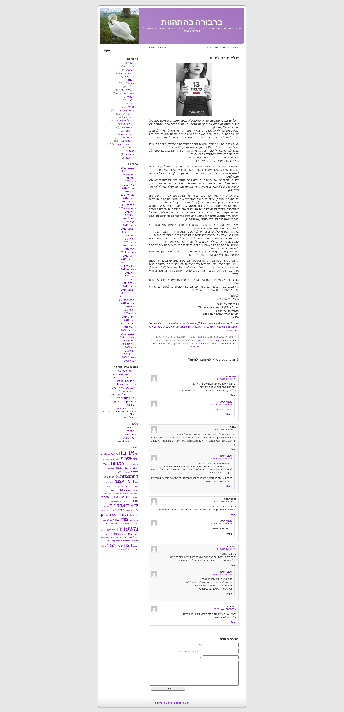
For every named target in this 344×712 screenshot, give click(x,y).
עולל (130, 80)
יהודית (232, 376)
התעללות (116, 493)
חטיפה (125, 501)
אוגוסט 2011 (127, 269)
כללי (132, 103)
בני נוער (166, 323)
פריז (136, 541)
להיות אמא (126, 73)
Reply (233, 395)
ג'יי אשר (157, 323)
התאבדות (197, 326)
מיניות (127, 524)
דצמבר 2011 (127, 259)
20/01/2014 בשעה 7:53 (221, 574)
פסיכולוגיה (125, 127)
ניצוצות (130, 404)
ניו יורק (103, 530)
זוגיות (128, 497)
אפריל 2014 (128, 188)
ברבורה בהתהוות (192, 22)
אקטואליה (129, 83)
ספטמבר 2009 (126, 340)
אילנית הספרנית (126, 370)
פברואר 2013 (127, 222)
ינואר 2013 (128, 225)
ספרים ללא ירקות (125, 408)
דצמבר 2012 (127, 228)
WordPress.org (126, 441)
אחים (103, 454)
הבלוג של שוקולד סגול (123, 387)
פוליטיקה (118, 538)
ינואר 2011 (128, 286)
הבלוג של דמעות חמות (123, 374)
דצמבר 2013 (127, 201)
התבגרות (124, 493)
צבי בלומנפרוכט (129, 541)
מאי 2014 (129, 184)
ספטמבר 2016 (126, 174)
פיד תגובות (128, 437)
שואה (127, 130)
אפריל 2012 (128, 245)
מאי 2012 (129, 242)
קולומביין (119, 541)
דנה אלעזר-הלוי (109, 482)
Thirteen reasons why (210, 323)
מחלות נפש (107, 520)
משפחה (158, 326)
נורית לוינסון (111, 530)
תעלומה (126, 549)
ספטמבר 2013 (126, 208)
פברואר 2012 (127, 252)
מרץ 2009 (129, 360)
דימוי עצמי (221, 326)
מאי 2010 (129, 313)
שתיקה (229, 330)
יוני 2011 (129, 276)
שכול (111, 545)
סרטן (108, 534)
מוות (116, 519)
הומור (127, 486)
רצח (128, 545)
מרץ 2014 (129, 191)
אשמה (118, 468)
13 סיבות (227, 323)
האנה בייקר (209, 326)
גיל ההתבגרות (128, 473)
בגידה (109, 468)
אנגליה (106, 463)
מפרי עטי (114, 524)
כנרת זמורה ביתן (113, 514)
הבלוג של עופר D (125, 384)
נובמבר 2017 (127, 167)
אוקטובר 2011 (127, 266)
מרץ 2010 (129, 320)
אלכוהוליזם (128, 464)
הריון (120, 490)
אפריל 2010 (128, 316)
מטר (135, 523)
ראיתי (131, 151)
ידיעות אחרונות (123, 505)
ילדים (135, 510)
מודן (124, 519)
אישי (132, 63)
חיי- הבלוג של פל (125, 398)
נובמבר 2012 (127, 232)
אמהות (117, 463)
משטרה (107, 523)
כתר (135, 519)
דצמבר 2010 (127, 289)
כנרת (165, 326)
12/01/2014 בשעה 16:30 (225, 379)
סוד (125, 534)
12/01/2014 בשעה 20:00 (225, 501)
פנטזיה (111, 538)
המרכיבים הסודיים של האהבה (221, 47)
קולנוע (129, 154)
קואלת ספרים (127, 417)
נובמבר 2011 (127, 262)
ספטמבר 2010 (126, 300)
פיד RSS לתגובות (226, 343)
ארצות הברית (129, 467)
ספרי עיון (128, 117)
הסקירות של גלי (126, 391)
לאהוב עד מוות (158, 47)
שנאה (103, 546)
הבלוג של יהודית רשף (123, 377)
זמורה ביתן (186, 326)
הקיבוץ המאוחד (131, 490)
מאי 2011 (129, 279)
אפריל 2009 (128, 357)
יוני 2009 (129, 350)
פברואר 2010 (127, 323)
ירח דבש (110, 510)
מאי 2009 (129, 354)
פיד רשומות (128, 434)
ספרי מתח (125, 137)
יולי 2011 (129, 272)
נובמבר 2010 (127, 293)
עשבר (229, 401)
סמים (121, 534)
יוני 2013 (129, 215)
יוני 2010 (129, 310)
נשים (130, 534)
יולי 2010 (129, 306)
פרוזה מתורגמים (212, 340)
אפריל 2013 (128, 218)
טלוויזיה (130, 100)
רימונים (135, 546)
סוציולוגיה (125, 124)
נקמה (136, 534)
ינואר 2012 (128, 255)
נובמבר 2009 (127, 333)
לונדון (130, 520)
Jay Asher (192, 323)
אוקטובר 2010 (127, 296)
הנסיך (129, 66)
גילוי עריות (113, 476)
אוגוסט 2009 (127, 344)
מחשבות (128, 76)
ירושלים (119, 510)
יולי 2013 (129, 211)
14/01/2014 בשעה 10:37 (220, 404)
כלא (136, 515)
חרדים (119, 501)
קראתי (201, 340)
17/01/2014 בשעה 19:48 (225, 549)
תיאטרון (128, 157)
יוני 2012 (129, 239)
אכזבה (135, 459)
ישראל (103, 510)
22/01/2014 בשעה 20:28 (225, 609)
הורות (120, 486)
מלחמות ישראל (122, 120)
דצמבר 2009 (127, 330)
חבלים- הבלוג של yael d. (121, 394)
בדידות (134, 472)
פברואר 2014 (127, 194)
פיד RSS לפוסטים (182, 703)
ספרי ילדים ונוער (228, 340)
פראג (129, 96)
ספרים (115, 534)
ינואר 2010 (128, 327)
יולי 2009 (129, 347)
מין (130, 523)
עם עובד (128, 537)
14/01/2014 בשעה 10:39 (220, 458)
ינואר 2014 (128, 198)
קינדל (107, 540)
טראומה (114, 501)
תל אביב (134, 549)
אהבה (182, 323)
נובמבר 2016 (127, 171)
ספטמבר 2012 (126, 235)
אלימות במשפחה (113, 459)
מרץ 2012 (129, 249)
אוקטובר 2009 (127, 337)
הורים (113, 486)
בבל (112, 468)
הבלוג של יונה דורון (124, 381)
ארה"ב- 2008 (125, 90)
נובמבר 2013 (127, 205)
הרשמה (130, 427)
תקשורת (119, 549)
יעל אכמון (174, 326)
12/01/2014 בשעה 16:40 (225, 429)
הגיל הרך (125, 113)
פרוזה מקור (124, 140)
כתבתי (129, 69)
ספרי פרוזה (126, 134)
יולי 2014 (129, 178)
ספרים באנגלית (124, 147)
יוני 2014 (129, 181)
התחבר (130, 431)
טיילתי (131, 86)
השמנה (112, 490)
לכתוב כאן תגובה (202, 343)
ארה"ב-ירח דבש (124, 93)
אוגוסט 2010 (127, 303)
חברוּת (105, 497)
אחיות (108, 454)
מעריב (121, 523)
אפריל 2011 (128, 283)
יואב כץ (106, 506)
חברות (133, 501)
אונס (114, 453)
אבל (136, 454)
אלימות (174, 323)
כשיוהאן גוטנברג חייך (123, 401)
